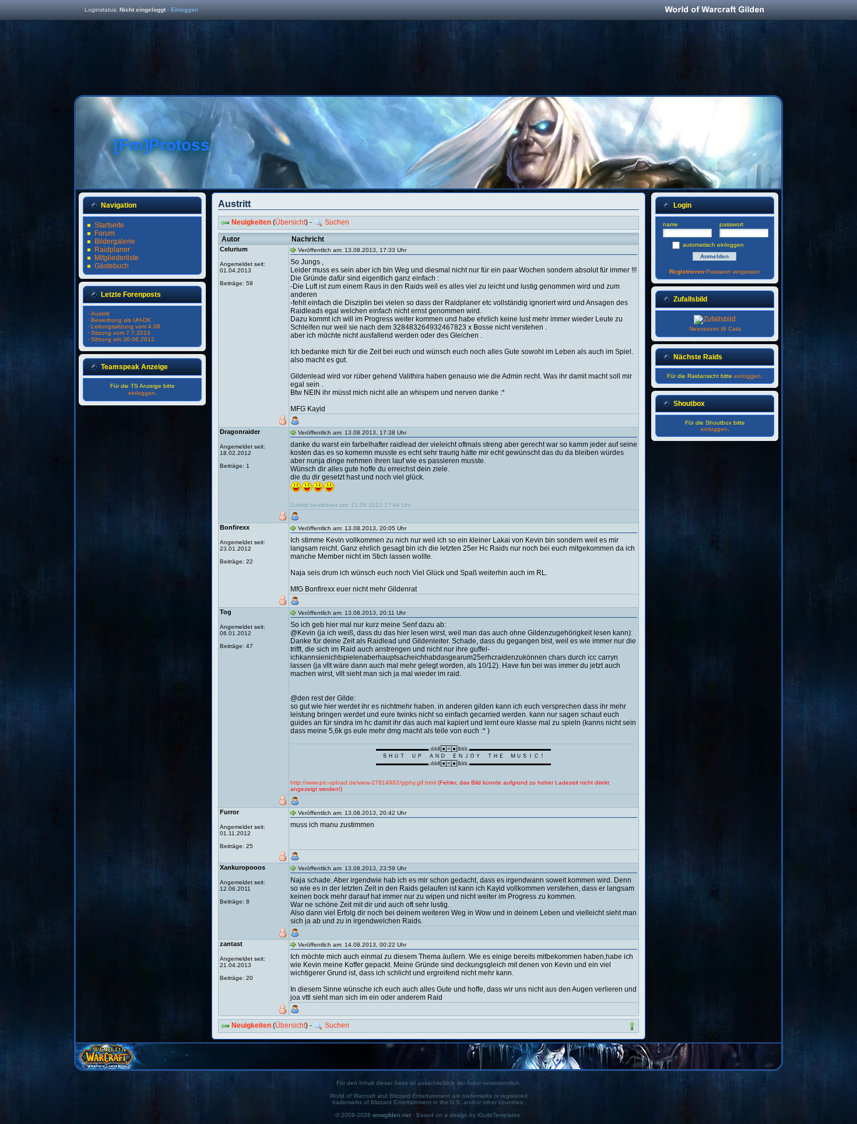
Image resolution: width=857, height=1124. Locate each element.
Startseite (109, 225)
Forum (104, 233)
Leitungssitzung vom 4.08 (125, 326)
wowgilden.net (392, 1115)
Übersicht (290, 222)
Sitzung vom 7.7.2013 (120, 333)
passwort (731, 224)
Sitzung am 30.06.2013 (122, 339)
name (670, 224)
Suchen (337, 222)
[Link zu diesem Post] (293, 250)
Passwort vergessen (733, 271)
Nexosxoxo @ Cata (715, 328)
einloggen (141, 393)
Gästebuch (111, 266)
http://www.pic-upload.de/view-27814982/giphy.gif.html (363, 782)
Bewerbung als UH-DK (121, 320)
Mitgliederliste (116, 258)
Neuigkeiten (251, 222)
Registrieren (686, 271)
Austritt (100, 313)
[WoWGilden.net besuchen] (714, 10)
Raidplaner (112, 250)
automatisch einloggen (713, 244)
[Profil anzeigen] (295, 420)
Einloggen (184, 9)
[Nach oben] (632, 1026)
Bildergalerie (114, 241)
